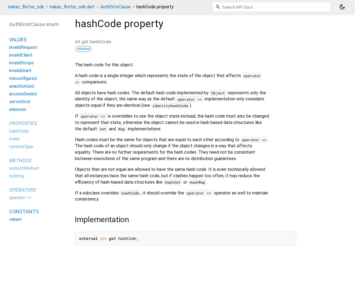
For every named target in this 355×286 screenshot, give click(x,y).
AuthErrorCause (115, 6)
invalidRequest (23, 47)
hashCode (19, 131)
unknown (17, 109)
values (15, 219)
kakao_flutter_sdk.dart (72, 6)
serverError (20, 101)
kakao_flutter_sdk (26, 6)
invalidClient (20, 55)
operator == (20, 197)
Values (18, 39)
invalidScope (21, 62)
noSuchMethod (24, 168)
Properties (23, 123)
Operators (22, 190)
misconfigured (23, 78)
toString (16, 176)
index (14, 138)
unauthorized (21, 86)
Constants (24, 211)
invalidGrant (20, 70)
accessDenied (23, 94)
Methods (20, 160)
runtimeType (21, 146)
